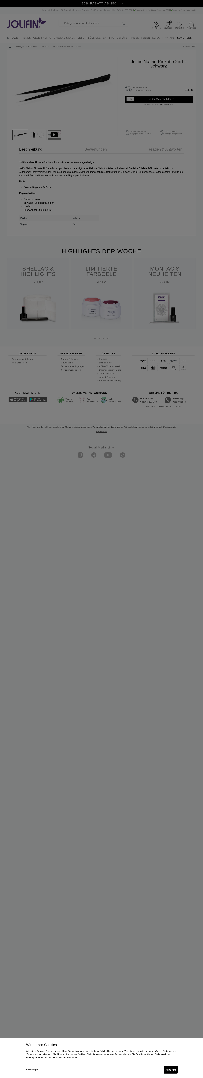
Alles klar (171, 1069)
